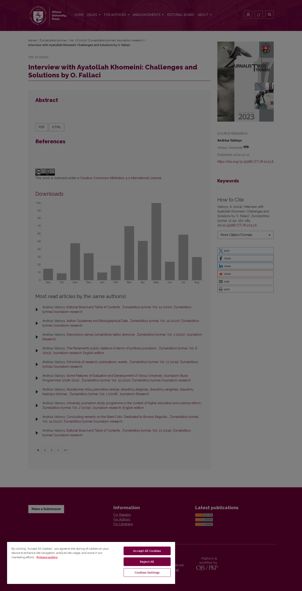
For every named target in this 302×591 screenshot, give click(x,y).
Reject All (147, 561)
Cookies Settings (147, 572)
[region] (91, 562)
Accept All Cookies (147, 551)
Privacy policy (46, 557)
